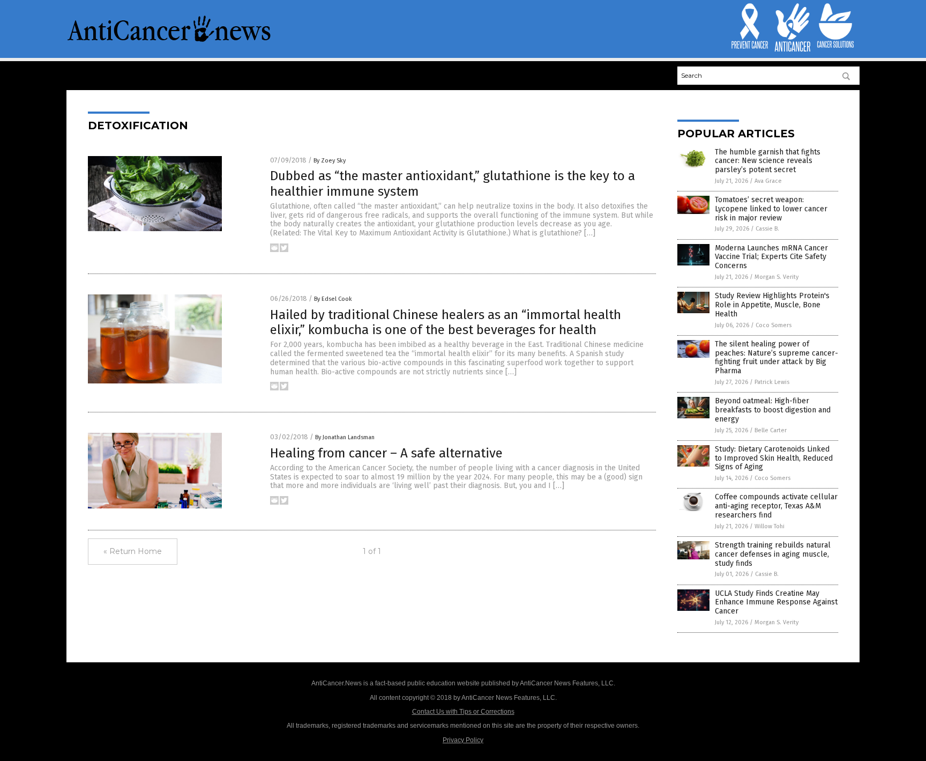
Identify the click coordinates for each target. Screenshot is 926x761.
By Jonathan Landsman (345, 437)
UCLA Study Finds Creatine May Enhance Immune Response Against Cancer (776, 602)
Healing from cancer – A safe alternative (386, 453)
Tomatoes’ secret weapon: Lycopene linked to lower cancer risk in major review (771, 209)
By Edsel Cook (333, 298)
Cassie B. (767, 228)
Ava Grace (768, 181)
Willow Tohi (770, 526)
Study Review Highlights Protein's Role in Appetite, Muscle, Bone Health (772, 305)
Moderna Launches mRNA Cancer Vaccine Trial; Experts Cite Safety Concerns (771, 257)
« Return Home (132, 551)
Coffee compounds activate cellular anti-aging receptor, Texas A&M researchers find (776, 506)
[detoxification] (169, 41)
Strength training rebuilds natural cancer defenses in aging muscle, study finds (773, 554)
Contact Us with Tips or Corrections (463, 711)
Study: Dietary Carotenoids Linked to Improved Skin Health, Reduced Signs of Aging (774, 458)
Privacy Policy (463, 740)
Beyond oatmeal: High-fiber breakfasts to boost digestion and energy (773, 410)
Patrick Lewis (772, 382)
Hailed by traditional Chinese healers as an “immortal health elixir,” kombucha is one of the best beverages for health (445, 322)
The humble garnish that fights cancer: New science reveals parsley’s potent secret (767, 161)
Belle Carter (771, 430)
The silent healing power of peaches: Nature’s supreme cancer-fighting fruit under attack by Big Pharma (776, 357)
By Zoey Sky (329, 160)
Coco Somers (773, 325)
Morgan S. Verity (776, 277)
